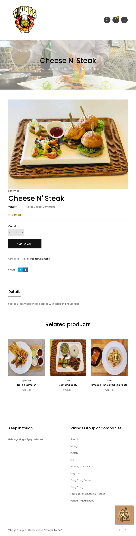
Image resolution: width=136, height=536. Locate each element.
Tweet (20, 270)
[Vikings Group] (24, 19)
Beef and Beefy (68, 385)
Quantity (13, 226)
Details (14, 291)
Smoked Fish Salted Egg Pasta (109, 385)
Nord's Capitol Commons (36, 258)
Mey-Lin (75, 473)
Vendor (12, 206)
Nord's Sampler (26, 385)
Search (74, 439)
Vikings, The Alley (80, 466)
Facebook (25, 270)
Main (68, 380)
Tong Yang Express (81, 480)
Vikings (74, 446)
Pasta (109, 380)
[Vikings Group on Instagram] (125, 530)
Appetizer (26, 380)
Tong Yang (76, 487)
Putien (74, 453)
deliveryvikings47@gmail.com (25, 439)
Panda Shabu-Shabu (82, 500)
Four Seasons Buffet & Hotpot (87, 494)
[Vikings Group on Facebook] (120, 530)
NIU (72, 459)
